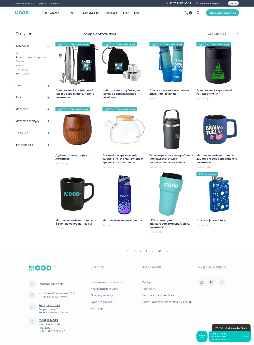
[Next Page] (168, 250)
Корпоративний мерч (104, 289)
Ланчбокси (22, 69)
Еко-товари (22, 73)
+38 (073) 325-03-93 (179, 3)
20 (159, 251)
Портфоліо (149, 289)
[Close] (201, 282)
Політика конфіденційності (159, 295)
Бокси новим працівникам (107, 282)
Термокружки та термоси (31, 57)
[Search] (198, 12)
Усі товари (97, 308)
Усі (17, 53)
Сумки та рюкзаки (102, 302)
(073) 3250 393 (49, 305)
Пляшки (20, 61)
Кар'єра (147, 282)
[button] (189, 13)
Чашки (19, 65)
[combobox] (223, 33)
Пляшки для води (102, 295)
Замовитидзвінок (202, 336)
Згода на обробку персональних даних (166, 302)
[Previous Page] (128, 250)
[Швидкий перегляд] (171, 129)
